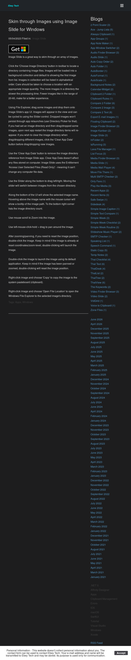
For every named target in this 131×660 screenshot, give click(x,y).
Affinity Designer (100, 590)
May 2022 (96, 512)
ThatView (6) (98, 282)
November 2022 (100, 485)
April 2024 (96, 411)
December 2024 (100, 379)
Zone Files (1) (98, 310)
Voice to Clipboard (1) (103, 305)
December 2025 (100, 328)
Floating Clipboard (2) (103, 121)
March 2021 (97, 572)
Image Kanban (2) (101, 130)
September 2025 (100, 338)
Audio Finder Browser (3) (105, 52)
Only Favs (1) (98, 181)
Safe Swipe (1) (99, 199)
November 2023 (100, 429)
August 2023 (98, 443)
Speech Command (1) (103, 245)
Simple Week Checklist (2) (106, 222)
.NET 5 (95, 585)
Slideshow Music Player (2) (106, 232)
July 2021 (96, 554)
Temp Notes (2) (99, 255)
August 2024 (98, 397)
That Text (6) (98, 264)
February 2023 (99, 471)
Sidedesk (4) (98, 204)
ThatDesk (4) (98, 268)
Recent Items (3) (100, 195)
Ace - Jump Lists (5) (102, 29)
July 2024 (96, 402)
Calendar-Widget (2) (102, 89)
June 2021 (97, 558)
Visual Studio (98, 625)
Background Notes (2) (103, 84)
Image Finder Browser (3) (105, 126)
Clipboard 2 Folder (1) (103, 94)
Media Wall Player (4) (103, 167)
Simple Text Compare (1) (105, 213)
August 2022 (98, 498)
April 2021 (96, 567)
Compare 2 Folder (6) (103, 103)
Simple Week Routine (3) (105, 227)
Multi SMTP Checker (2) (104, 176)
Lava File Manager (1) (103, 149)
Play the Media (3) (101, 186)
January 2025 (98, 374)
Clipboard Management (104, 599)
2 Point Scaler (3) (100, 25)
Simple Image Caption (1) (105, 209)
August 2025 (98, 342)
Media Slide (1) (99, 163)
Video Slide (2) (99, 296)
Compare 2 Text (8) (101, 112)
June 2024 (97, 406)
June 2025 (97, 351)
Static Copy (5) (99, 250)
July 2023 (96, 448)
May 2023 (96, 457)
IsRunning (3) (98, 144)
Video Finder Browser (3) (105, 291)
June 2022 (97, 508)
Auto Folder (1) (99, 66)
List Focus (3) (98, 153)
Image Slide (39, 38)
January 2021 (98, 577)
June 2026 (97, 319)
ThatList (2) (97, 273)
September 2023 (100, 439)
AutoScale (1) (98, 80)
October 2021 (98, 544)
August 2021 (98, 549)
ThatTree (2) (97, 278)
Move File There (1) (102, 172)
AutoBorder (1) (99, 71)
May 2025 (96, 356)
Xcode (94, 634)
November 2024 (100, 383)
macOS (95, 612)
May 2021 (96, 563)
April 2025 (96, 360)
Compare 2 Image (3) (103, 107)
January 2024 (98, 420)
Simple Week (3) (100, 218)
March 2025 (97, 365)
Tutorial (95, 621)
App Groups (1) (99, 38)
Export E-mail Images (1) (105, 117)
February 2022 (99, 526)
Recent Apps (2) (100, 190)
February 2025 (99, 370)
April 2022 (96, 517)
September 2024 (100, 393)
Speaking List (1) (100, 241)
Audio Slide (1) (99, 57)
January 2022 (98, 531)
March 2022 (97, 521)
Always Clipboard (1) (102, 34)
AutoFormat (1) (99, 75)
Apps (93, 594)
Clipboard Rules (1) (102, 98)
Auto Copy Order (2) (102, 61)
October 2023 (98, 434)
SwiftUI (95, 616)
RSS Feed (97, 643)
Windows (96, 630)
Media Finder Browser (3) (105, 158)
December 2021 (100, 535)
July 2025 (96, 347)
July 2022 (96, 503)
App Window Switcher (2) (105, 48)
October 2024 (98, 388)
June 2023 (97, 452)
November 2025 (100, 333)
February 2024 (99, 416)
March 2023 (97, 466)
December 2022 (100, 480)
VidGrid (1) (97, 301)
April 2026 (96, 324)
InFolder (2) (97, 140)
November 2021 (100, 540)
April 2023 (96, 462)
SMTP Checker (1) (101, 236)
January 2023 (98, 475)
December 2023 (100, 425)
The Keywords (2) (101, 287)
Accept (121, 653)
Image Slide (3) (99, 135)
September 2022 (100, 494)
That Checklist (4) (101, 259)
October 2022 (98, 489)
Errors (94, 603)
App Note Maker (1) (102, 43)
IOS (93, 608)
